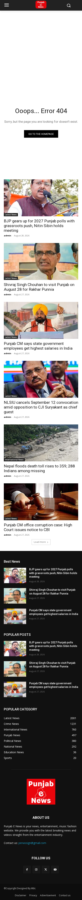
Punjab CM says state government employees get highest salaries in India (38, 346)
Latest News (11, 214)
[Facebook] (27, 869)
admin (7, 235)
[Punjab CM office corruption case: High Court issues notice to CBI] (41, 501)
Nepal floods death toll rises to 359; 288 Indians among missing (39, 468)
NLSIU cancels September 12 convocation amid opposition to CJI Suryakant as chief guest (41, 407)
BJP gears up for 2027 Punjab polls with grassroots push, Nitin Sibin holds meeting (39, 226)
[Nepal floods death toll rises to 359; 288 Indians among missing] (41, 442)
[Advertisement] (41, 53)
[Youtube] (55, 869)
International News (14, 459)
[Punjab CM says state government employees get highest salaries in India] (41, 320)
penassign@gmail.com (32, 843)
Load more (40, 542)
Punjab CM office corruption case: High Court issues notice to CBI (38, 527)
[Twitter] (45, 869)
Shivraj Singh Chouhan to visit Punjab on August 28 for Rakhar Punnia (39, 287)
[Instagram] (36, 869)
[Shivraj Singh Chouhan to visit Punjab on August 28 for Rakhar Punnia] (41, 261)
